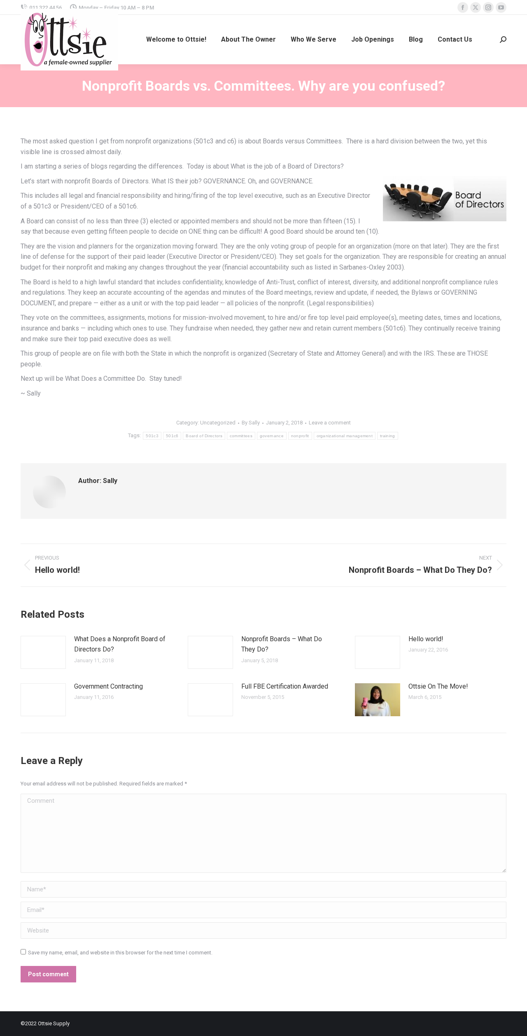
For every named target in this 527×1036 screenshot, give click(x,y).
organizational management (345, 436)
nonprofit (300, 436)
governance (272, 436)
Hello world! (425, 639)
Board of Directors (204, 436)
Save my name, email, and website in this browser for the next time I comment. (120, 952)
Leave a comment (330, 423)
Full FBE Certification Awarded (284, 686)
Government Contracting (108, 686)
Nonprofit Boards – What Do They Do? (281, 644)
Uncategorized (218, 423)
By (251, 423)
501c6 (172, 436)
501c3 (152, 436)
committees (241, 436)
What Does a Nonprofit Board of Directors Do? (120, 644)
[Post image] (43, 652)
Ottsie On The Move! (438, 686)
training (387, 436)
